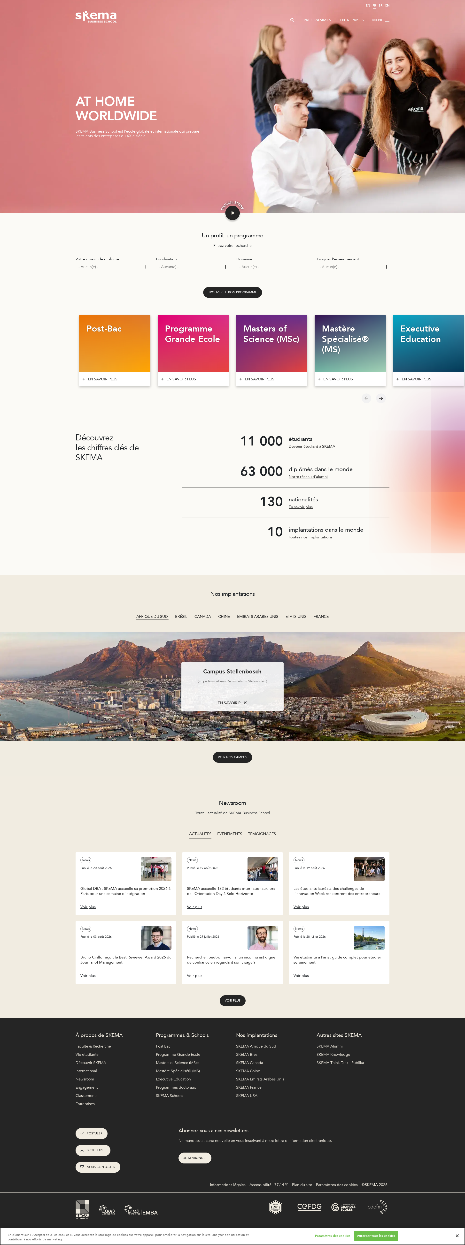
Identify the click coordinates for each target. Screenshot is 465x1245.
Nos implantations (256, 1035)
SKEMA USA (246, 1095)
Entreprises (352, 20)
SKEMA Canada (249, 1062)
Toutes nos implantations (311, 537)
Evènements (229, 834)
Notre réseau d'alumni (308, 476)
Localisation (166, 259)
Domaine (244, 259)
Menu (378, 20)
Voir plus (232, 1000)
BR (380, 5)
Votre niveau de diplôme (97, 259)
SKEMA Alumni (330, 1046)
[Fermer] (457, 1235)
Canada (202, 616)
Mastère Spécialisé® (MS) (178, 1071)
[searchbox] (109, 267)
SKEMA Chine (248, 1071)
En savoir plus (301, 507)
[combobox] (112, 267)
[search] (292, 20)
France (321, 616)
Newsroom (85, 1079)
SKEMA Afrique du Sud (256, 1046)
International (86, 1071)
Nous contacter (101, 1167)
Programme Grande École (178, 1054)
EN (368, 5)
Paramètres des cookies (332, 1236)
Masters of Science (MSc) (177, 1062)
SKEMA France (249, 1087)
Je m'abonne (195, 1158)
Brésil (181, 616)
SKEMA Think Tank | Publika (340, 1062)
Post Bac (163, 1046)
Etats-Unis (296, 616)
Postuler (94, 1133)
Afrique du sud (152, 616)
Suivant (381, 398)
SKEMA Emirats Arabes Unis (260, 1079)
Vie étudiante (87, 1054)
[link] (232, 292)
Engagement (87, 1087)
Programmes (317, 20)
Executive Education (173, 1079)
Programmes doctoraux (176, 1087)
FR (374, 5)
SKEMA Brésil (247, 1054)
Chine (224, 616)
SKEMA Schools (169, 1095)
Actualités (200, 834)
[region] (232, 1236)
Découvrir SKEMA (91, 1062)
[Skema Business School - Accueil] (96, 18)
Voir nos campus (232, 757)
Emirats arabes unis (257, 616)
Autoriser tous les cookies (376, 1236)
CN (387, 5)
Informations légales (228, 1184)
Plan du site (302, 1184)
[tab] (200, 833)
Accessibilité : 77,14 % (268, 1184)
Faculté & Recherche (93, 1046)
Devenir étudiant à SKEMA (312, 446)
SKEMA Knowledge (333, 1054)
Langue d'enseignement (338, 259)
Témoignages (262, 834)
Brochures (96, 1150)
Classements (86, 1095)
